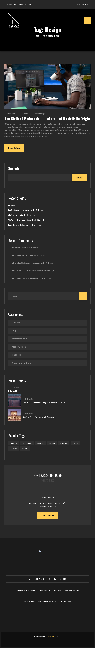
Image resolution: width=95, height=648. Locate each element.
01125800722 (84, 4)
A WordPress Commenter (20, 247)
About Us (46, 515)
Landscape (17, 354)
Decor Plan (27, 443)
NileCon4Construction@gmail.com (40, 601)
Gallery (52, 578)
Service (14, 448)
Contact (64, 578)
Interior (52, 443)
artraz (14, 255)
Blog (13, 330)
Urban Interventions (21, 363)
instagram (25, 4)
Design (40, 443)
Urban (24, 448)
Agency (14, 443)
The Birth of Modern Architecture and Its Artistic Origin (47, 118)
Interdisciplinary (19, 338)
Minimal (63, 443)
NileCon (51, 636)
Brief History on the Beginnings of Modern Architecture (26, 210)
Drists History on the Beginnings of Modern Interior (25, 225)
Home (37, 35)
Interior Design (40, 113)
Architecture (17, 322)
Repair (75, 443)
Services (39, 578)
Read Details (14, 148)
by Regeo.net (11, 113)
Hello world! (12, 205)
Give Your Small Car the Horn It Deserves (21, 215)
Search (13, 168)
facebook (10, 4)
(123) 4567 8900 (48, 497)
